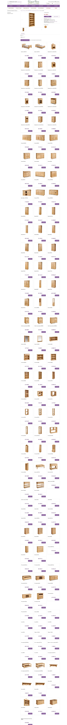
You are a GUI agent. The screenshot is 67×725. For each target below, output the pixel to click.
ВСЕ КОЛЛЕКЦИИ (41, 8)
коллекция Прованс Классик (35, 10)
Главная (22, 10)
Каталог (24, 10)
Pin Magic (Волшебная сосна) (53, 21)
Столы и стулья (18, 8)
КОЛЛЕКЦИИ (9, 12)
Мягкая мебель (11, 8)
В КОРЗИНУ (47, 16)
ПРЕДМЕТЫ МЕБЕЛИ (10, 13)
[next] (42, 20)
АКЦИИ (56, 8)
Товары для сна (26, 8)
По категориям (33, 8)
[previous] (22, 20)
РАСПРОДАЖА (48, 8)
